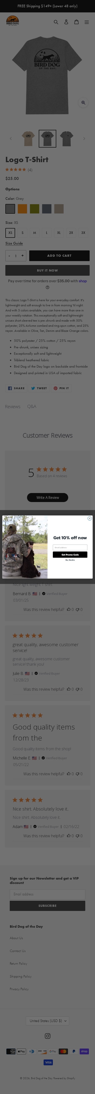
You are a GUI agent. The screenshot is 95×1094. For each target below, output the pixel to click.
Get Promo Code (70, 554)
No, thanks (70, 560)
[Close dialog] (90, 518)
